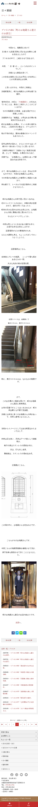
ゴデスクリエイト (14, 800)
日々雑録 (11, 15)
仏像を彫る (6, 752)
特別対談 (5, 756)
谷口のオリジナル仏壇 (10, 747)
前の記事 (8, 22)
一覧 (19, 22)
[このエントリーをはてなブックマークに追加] (24, 632)
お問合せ (9, 805)
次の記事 (29, 22)
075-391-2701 (10, 785)
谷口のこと (6, 769)
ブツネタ (19, 15)
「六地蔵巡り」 (23, 102)
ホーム (3, 15)
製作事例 (5, 764)
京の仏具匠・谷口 (8, 743)
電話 (28, 805)
